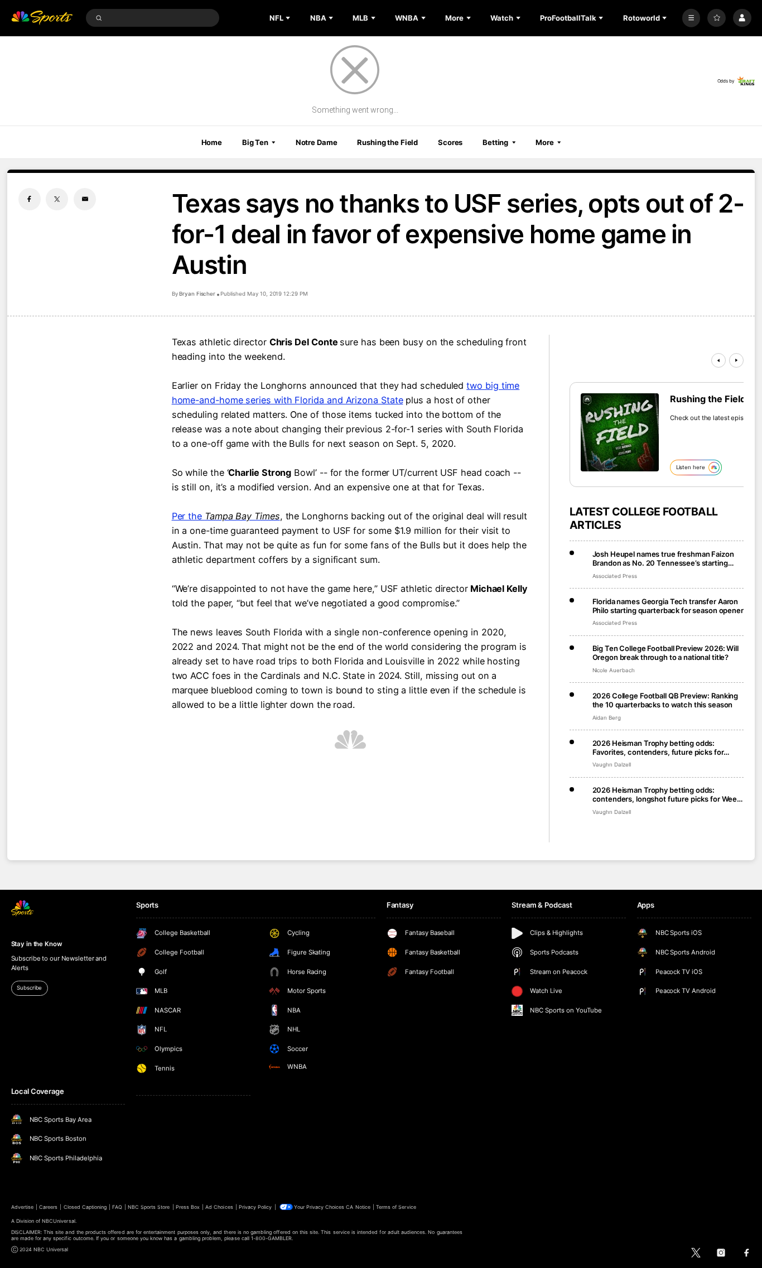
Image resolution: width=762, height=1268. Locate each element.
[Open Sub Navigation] (289, 18)
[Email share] (85, 199)
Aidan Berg (606, 718)
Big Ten (255, 142)
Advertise (22, 1207)
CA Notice (358, 1207)
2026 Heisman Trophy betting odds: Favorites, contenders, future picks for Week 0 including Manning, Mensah (658, 747)
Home (212, 142)
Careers (48, 1207)
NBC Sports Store (149, 1207)
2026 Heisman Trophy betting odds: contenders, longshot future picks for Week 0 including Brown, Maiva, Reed (666, 794)
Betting (495, 142)
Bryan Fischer (197, 294)
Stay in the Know (36, 944)
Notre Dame (316, 142)
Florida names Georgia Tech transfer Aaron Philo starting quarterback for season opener (668, 606)
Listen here (690, 467)
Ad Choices (219, 1207)
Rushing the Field (387, 142)
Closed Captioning (85, 1207)
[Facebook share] (29, 199)
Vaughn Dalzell (611, 764)
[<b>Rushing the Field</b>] (620, 432)
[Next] (736, 360)
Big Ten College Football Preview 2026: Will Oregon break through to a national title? (665, 653)
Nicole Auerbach (613, 670)
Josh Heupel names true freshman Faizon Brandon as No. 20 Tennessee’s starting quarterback (663, 558)
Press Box (188, 1207)
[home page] (42, 18)
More (545, 142)
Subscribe (29, 988)
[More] (691, 18)
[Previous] (718, 360)
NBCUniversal (58, 1221)
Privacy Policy (255, 1207)
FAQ (117, 1207)
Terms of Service (396, 1207)
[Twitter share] (57, 199)
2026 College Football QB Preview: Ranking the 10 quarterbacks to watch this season (665, 700)
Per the (226, 516)
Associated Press (614, 576)
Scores (450, 142)
